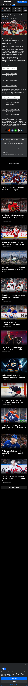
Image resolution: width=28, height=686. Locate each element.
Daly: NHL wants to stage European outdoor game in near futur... (12, 350)
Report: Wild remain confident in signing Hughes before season (13, 151)
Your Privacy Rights (14, 684)
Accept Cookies (14, 678)
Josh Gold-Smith (5, 18)
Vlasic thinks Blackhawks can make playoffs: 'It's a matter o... (13, 217)
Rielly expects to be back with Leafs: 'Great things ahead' (13, 452)
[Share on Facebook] (12, 130)
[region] (14, 674)
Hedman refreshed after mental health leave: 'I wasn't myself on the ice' (13, 144)
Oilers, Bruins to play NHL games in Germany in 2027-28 (14, 427)
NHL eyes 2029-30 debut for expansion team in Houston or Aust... (13, 270)
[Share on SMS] (22, 130)
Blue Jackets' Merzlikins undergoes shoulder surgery (13, 401)
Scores (8, 4)
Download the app (22, 1)
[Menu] (1, 1)
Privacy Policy (13, 675)
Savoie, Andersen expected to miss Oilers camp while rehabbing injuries (13, 140)
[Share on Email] (19, 130)
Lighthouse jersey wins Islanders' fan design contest (13, 376)
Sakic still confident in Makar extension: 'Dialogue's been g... (13, 190)
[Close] (25, 664)
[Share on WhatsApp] (15, 130)
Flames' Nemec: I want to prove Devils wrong (13, 154)
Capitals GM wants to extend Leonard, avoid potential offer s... (13, 478)
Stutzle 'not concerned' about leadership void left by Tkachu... (13, 297)
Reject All (14, 681)
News (13, 4)
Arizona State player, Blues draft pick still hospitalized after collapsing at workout (12, 148)
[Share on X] (6, 130)
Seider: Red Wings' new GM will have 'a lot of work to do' (13, 243)
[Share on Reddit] (9, 130)
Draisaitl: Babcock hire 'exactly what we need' (11, 323)
